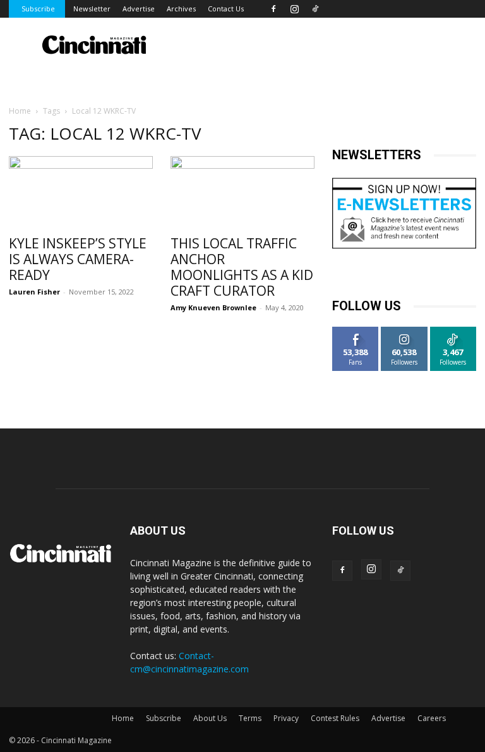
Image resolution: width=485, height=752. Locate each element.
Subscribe (38, 8)
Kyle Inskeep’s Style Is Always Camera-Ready (78, 259)
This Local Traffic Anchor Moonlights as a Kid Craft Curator (242, 267)
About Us (210, 718)
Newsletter (92, 8)
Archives (181, 8)
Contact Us (226, 8)
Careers (431, 718)
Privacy (286, 718)
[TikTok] (315, 9)
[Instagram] (294, 9)
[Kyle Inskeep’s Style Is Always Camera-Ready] (81, 191)
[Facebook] (273, 9)
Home (20, 111)
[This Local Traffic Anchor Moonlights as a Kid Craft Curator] (242, 191)
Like (356, 331)
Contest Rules (335, 718)
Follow (404, 331)
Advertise (139, 8)
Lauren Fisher (34, 291)
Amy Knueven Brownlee (213, 307)
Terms (250, 718)
